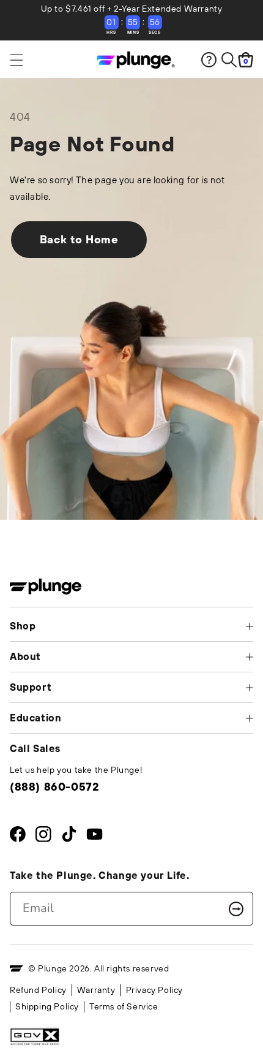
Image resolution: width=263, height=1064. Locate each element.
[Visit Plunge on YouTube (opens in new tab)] (94, 836)
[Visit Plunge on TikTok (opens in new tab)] (69, 836)
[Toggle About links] (249, 657)
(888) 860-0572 (54, 787)
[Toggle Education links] (249, 718)
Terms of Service (123, 1006)
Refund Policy (38, 989)
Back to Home (79, 239)
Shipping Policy (47, 1006)
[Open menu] (40, 60)
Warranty (96, 989)
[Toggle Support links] (249, 687)
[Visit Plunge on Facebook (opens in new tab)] (18, 836)
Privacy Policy (154, 989)
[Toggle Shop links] (249, 626)
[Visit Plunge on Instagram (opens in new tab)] (43, 836)
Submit (236, 909)
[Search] (229, 59)
